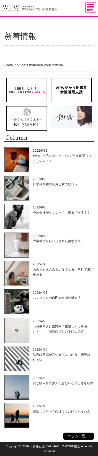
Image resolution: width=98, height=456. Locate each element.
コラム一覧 (76, 436)
